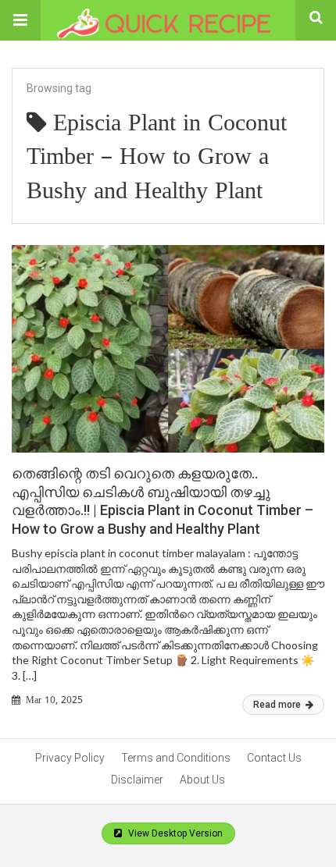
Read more (278, 704)
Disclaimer (137, 779)
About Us (202, 779)
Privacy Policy (70, 758)
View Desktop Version (174, 833)
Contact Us (274, 758)
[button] (20, 20)
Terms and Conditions (176, 758)
